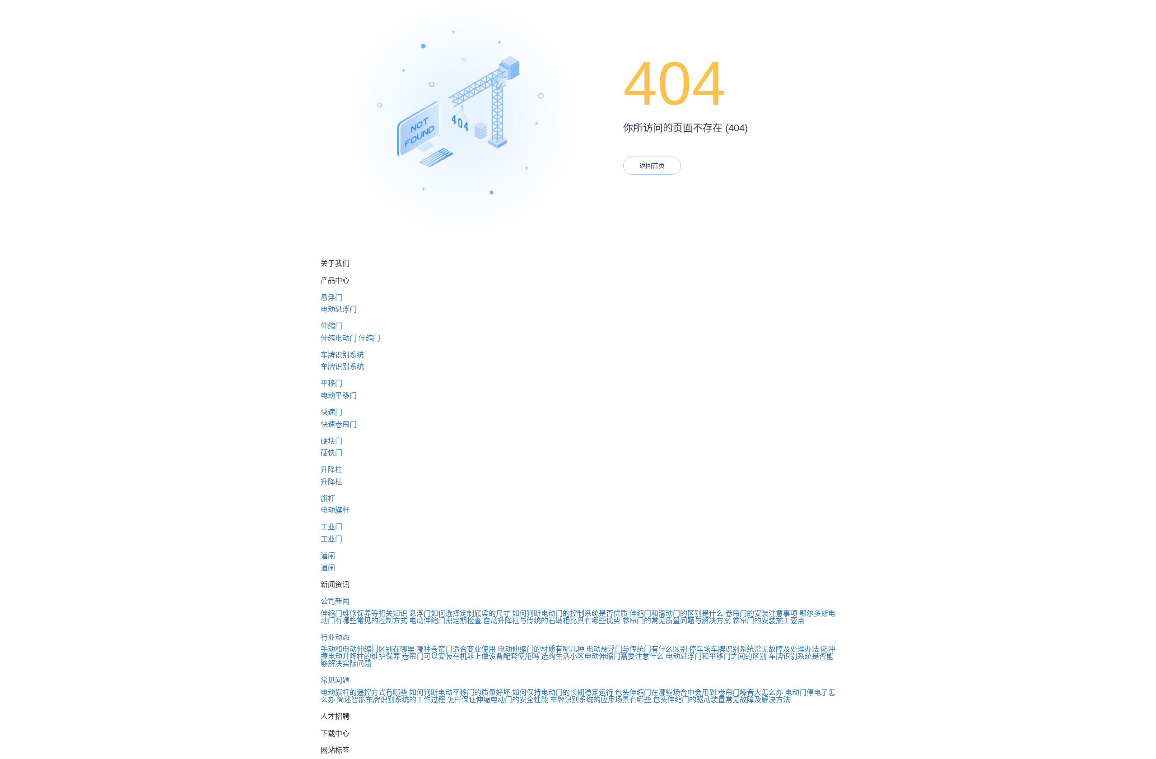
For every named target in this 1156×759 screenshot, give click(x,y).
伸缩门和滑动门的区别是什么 (676, 613)
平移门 (331, 383)
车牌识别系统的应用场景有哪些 (600, 699)
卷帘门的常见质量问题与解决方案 (676, 621)
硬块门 (331, 441)
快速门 (331, 412)
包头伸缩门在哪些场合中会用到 (665, 692)
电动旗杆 (335, 510)
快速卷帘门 (339, 424)
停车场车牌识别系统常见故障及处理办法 (754, 649)
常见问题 (335, 680)
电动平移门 (339, 395)
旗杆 (328, 498)
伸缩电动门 (339, 338)
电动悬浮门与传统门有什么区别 (636, 649)
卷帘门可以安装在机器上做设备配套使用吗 (470, 656)
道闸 (328, 556)
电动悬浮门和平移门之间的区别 (716, 656)
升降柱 (331, 469)
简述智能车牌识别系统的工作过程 (391, 699)
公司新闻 (335, 601)
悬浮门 (331, 297)
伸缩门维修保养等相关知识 (364, 613)
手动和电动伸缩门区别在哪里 (368, 649)
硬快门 (331, 453)
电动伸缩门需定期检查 (445, 621)
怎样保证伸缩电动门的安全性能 (497, 699)
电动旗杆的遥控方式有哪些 (364, 692)
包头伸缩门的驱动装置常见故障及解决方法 (721, 699)
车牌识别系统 (342, 355)
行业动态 (335, 637)
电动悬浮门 (339, 309)
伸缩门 (331, 326)
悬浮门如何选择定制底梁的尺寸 (459, 613)
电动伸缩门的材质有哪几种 (541, 649)
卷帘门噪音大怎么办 (750, 692)
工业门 (331, 527)
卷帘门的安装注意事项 (761, 613)
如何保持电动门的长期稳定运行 (562, 692)
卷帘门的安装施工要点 (768, 621)
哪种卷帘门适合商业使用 (456, 649)
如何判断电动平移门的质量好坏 (459, 692)
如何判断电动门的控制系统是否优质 (570, 613)
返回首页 (652, 165)
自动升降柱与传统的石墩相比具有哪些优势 (551, 621)
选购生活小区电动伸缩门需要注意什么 (602, 656)
